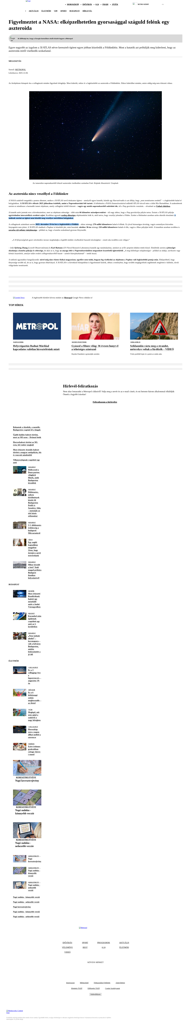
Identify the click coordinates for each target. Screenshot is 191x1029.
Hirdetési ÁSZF (76, 988)
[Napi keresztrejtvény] (27, 784)
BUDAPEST (74, 11)
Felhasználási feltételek (102, 983)
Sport (63, 11)
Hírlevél (87, 11)
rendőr (31, 591)
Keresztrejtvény (26, 777)
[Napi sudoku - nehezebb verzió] (27, 850)
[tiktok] (156, 4)
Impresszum (70, 983)
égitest (21, 77)
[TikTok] (95, 969)
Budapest (32, 467)
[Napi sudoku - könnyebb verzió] (27, 817)
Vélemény (67, 947)
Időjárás (87, 4)
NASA (12, 77)
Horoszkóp (73, 4)
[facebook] (155, 4)
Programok (103, 943)
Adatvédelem (120, 983)
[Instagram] (101, 969)
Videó (67, 952)
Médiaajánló (84, 983)
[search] (163, 4)
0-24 (97, 4)
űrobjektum (36, 77)
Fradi (105, 4)
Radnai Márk (18, 342)
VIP (55, 11)
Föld (48, 77)
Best (85, 947)
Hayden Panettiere (79, 342)
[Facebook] (90, 969)
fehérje (31, 744)
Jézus (30, 540)
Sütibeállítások (95, 994)
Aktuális (33, 11)
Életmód (46, 11)
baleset (31, 613)
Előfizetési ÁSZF (94, 988)
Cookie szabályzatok (112, 988)
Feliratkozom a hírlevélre (105, 402)
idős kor (31, 690)
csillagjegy (33, 667)
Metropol (20, 69)
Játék (115, 4)
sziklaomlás (135, 342)
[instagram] (157, 4)
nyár (30, 709)
